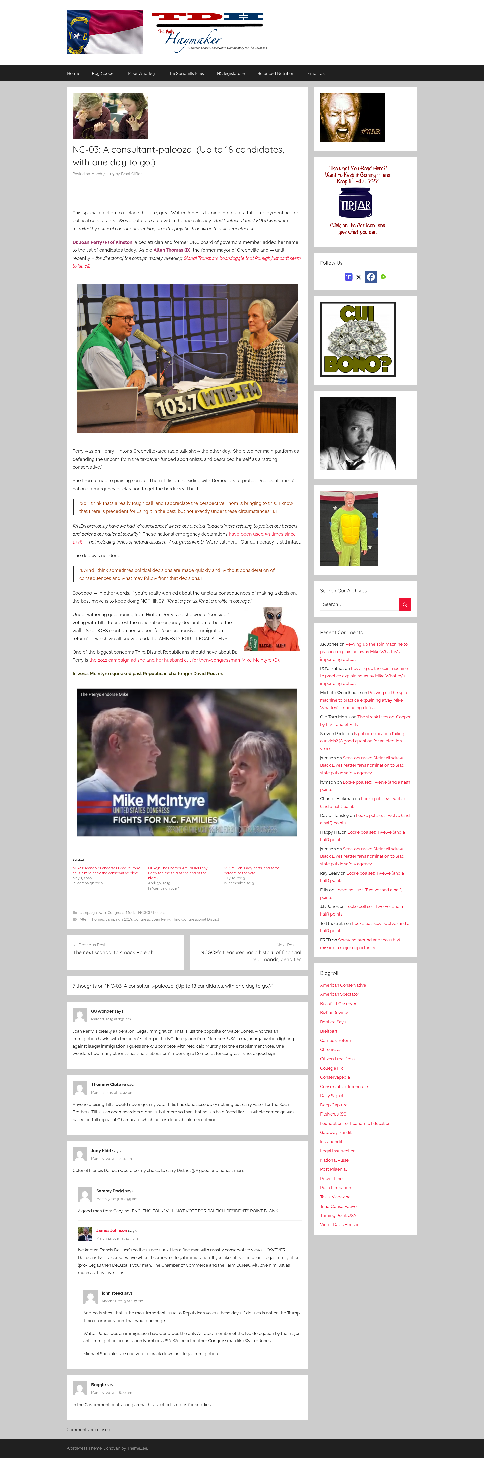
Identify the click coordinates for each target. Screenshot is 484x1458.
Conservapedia (335, 1077)
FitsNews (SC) (334, 1114)
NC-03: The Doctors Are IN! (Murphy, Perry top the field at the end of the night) (178, 873)
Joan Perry (161, 919)
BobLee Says (333, 1021)
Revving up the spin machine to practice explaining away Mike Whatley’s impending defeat (364, 652)
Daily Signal (331, 1095)
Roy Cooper (103, 73)
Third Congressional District (195, 919)
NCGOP (144, 912)
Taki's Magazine (335, 1196)
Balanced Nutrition (275, 73)
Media (131, 912)
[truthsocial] (348, 276)
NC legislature (231, 73)
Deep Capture (334, 1104)
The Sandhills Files (186, 73)
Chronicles (330, 1049)
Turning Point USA (338, 1215)
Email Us (316, 73)
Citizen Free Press (337, 1058)
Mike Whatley (141, 73)
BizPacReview (334, 1012)
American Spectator (339, 994)
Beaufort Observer (338, 1003)
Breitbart (328, 1031)
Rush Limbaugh (335, 1187)
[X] (358, 276)
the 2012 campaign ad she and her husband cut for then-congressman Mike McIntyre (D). (185, 660)
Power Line (331, 1178)
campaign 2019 (93, 912)
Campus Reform (336, 1040)
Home (73, 73)
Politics (159, 912)
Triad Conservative (338, 1206)
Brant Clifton (132, 173)
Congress (116, 912)
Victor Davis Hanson (340, 1224)
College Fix (331, 1068)
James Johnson (111, 1230)
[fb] (371, 277)
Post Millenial (333, 1169)
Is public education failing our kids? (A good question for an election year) (362, 741)
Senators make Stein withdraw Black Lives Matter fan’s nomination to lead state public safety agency (362, 765)
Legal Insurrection (338, 1150)
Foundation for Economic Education (355, 1123)
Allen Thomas (92, 919)
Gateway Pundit (336, 1132)
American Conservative (343, 985)
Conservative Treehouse (344, 1086)
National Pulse (334, 1160)
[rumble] (382, 276)
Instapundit (331, 1141)
